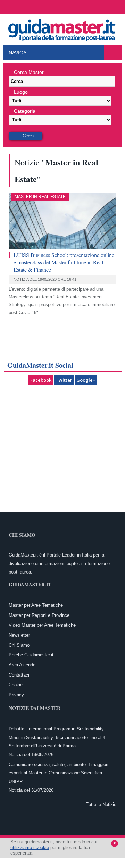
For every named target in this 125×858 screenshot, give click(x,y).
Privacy (16, 694)
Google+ (85, 380)
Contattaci (19, 675)
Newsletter (19, 635)
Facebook (40, 380)
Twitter (64, 380)
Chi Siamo (19, 645)
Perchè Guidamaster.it (31, 654)
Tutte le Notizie (101, 804)
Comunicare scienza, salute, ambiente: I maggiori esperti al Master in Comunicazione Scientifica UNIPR (58, 773)
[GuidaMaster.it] (62, 28)
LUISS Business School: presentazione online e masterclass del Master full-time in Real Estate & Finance (64, 262)
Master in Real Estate (40, 196)
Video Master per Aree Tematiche (42, 625)
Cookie (16, 684)
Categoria (24, 111)
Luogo (21, 92)
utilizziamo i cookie (29, 847)
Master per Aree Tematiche (36, 605)
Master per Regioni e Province (39, 615)
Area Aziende (22, 665)
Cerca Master (29, 72)
